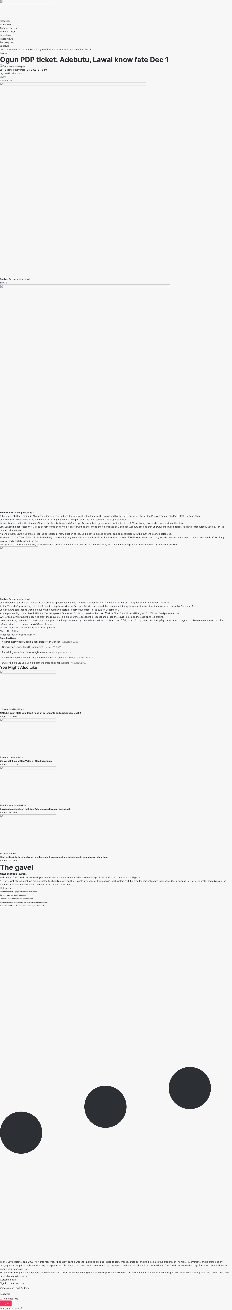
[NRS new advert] (85, 287)
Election (4, 805)
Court (21, 627)
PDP (53, 627)
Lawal (42, 627)
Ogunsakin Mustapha (11, 73)
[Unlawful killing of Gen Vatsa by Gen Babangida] (28, 720)
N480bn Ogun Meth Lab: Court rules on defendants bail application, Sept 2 (40, 713)
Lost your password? (11, 1308)
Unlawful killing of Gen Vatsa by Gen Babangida (26, 761)
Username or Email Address (14, 1288)
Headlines (18, 709)
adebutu (14, 627)
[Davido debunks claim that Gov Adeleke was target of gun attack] (28, 769)
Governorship (31, 627)
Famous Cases (7, 757)
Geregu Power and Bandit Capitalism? (22, 647)
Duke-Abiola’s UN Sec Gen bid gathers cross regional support (35, 662)
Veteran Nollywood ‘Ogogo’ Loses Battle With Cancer (31, 641)
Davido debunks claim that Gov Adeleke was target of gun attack (35, 809)
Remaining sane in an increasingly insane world (27, 652)
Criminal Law (6, 709)
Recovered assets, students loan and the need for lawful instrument (39, 657)
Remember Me (10, 1298)
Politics (3, 53)
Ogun (48, 627)
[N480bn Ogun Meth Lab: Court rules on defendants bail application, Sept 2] (28, 672)
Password (5, 1294)
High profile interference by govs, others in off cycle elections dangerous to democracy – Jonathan (54, 857)
